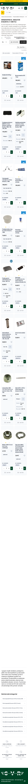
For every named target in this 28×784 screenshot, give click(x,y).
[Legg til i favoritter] (11, 78)
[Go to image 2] (22, 177)
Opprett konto (23, 3)
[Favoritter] (22, 8)
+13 (10, 289)
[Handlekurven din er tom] (25, 8)
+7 (23, 399)
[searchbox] (16, 12)
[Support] (19, 8)
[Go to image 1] (19, 177)
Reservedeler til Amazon (18, 16)
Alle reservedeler (6, 53)
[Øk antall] (9, 96)
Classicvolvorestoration (6, 16)
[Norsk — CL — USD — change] (2, 4)
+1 (23, 135)
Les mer (8, 100)
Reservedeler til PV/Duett (18, 53)
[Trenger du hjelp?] (25, 781)
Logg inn (16, 3)
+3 (10, 136)
